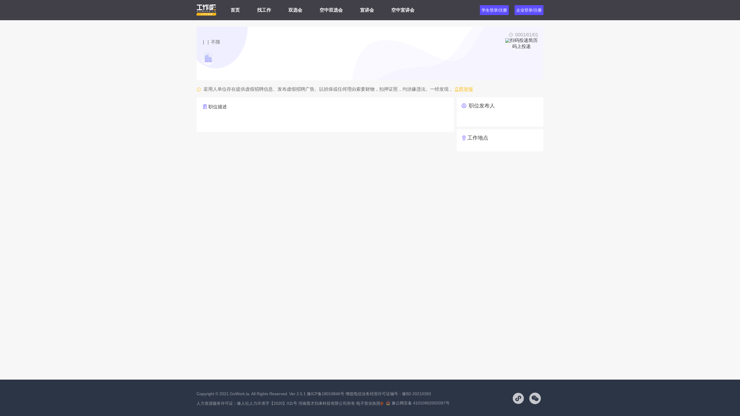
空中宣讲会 (403, 10)
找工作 (264, 10)
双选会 (295, 10)
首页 (235, 10)
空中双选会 (331, 10)
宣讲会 (367, 10)
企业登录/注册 (529, 10)
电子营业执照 (368, 403)
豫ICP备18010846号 (325, 393)
